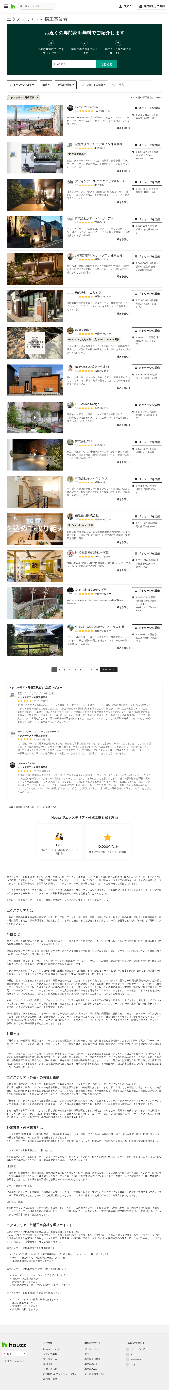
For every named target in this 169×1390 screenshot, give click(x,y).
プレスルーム (50, 1359)
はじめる (107, 64)
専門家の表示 (91, 1369)
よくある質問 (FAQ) (94, 1374)
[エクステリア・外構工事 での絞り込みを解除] (37, 97)
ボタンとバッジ (92, 1349)
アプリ (87, 1354)
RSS (133, 1364)
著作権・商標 (50, 1379)
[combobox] (37, 6)
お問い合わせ (50, 1369)
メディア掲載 (50, 1354)
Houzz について (51, 1349)
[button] (6, 6)
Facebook (136, 1359)
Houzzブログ (138, 1349)
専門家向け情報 (92, 1359)
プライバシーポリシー (67, 1374)
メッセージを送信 (149, 108)
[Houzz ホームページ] (13, 6)
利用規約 (47, 1374)
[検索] (21, 6)
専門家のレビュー (93, 1364)
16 (97, 669)
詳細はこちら (50, 807)
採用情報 (47, 1364)
